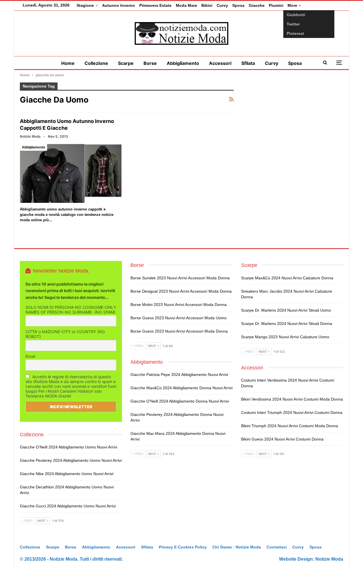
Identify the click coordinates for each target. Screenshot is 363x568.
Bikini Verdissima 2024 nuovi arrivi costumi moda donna (292, 399)
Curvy (222, 5)
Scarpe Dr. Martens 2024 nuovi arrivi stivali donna (286, 323)
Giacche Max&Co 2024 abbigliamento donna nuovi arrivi (181, 388)
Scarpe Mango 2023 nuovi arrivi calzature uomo (285, 337)
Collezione (96, 63)
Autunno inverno (118, 5)
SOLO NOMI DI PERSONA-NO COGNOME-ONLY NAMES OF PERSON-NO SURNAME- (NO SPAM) (71, 309)
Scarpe (126, 63)
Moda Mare (186, 5)
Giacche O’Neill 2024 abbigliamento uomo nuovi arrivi (68, 447)
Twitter (293, 24)
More (293, 5)
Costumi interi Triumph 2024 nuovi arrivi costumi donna (291, 412)
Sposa (238, 5)
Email (30, 356)
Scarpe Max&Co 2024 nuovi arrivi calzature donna (287, 278)
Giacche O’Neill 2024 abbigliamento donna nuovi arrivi (179, 401)
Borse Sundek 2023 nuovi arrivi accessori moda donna (180, 278)
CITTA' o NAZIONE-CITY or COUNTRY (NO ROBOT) (65, 334)
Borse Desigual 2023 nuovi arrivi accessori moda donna (181, 291)
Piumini (276, 5)
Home (68, 63)
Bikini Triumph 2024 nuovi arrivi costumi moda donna (289, 426)
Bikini (206, 5)
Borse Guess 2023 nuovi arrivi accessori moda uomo (178, 318)
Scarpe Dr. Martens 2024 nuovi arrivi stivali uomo (286, 310)
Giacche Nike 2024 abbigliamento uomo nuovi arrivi (66, 473)
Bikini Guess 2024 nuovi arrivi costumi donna (282, 439)
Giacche (257, 5)
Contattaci (277, 547)
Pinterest (295, 33)
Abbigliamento (183, 63)
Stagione (85, 5)
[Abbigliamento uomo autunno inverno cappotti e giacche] (71, 173)
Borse (150, 63)
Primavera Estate (155, 5)
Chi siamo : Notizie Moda (236, 547)
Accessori (220, 63)
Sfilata (248, 63)
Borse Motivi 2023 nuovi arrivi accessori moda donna (178, 304)
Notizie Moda (329, 559)
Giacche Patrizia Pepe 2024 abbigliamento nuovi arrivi (179, 374)
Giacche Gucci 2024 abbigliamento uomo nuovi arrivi (68, 506)
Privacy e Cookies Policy (183, 547)
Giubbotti (296, 14)
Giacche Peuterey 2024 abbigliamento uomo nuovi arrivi (71, 460)
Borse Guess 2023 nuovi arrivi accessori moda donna (179, 331)
